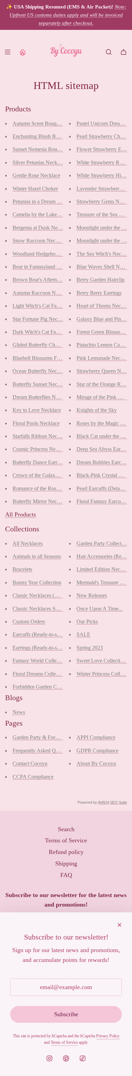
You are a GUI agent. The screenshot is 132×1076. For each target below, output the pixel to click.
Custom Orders (29, 621)
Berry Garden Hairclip (100, 279)
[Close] (119, 924)
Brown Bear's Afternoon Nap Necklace (55, 279)
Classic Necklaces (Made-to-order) (50, 595)
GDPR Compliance (97, 750)
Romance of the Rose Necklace (46, 488)
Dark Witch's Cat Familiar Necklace (51, 332)
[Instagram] (49, 1058)
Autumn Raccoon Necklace (42, 293)
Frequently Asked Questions (43, 750)
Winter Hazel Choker (35, 189)
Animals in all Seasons (37, 556)
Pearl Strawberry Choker (103, 136)
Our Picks (87, 621)
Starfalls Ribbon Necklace (40, 436)
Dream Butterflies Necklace (42, 397)
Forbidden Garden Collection (44, 687)
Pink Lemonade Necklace (104, 358)
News (19, 712)
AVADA (103, 802)
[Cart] (123, 51)
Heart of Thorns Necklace (104, 306)
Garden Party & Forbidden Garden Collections (62, 737)
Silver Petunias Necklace (39, 162)
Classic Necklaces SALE (39, 609)
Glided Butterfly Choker (39, 345)
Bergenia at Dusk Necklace (42, 228)
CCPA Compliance (33, 777)
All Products (20, 514)
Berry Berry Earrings (99, 293)
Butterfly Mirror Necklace (40, 501)
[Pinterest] (66, 1058)
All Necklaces (28, 543)
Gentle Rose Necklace (36, 175)
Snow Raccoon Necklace (40, 240)
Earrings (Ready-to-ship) (39, 648)
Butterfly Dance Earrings (39, 462)
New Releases (91, 595)
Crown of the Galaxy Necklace (46, 475)
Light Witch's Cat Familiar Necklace (51, 306)
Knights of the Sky (96, 410)
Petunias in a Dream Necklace (45, 201)
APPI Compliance (95, 737)
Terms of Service (64, 1042)
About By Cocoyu (96, 763)
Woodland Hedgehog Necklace (46, 254)
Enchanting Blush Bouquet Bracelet (51, 136)
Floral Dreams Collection (39, 674)
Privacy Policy (107, 1036)
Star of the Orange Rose (102, 384)
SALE (83, 634)
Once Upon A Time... (99, 609)
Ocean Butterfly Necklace (40, 371)
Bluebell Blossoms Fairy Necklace (49, 358)
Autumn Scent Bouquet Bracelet (47, 123)
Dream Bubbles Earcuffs (102, 462)
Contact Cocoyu (30, 763)
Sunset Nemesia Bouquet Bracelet (49, 149)
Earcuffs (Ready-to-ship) (39, 634)
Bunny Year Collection (37, 582)
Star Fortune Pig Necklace (41, 319)
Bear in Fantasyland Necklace (44, 267)
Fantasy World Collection (40, 660)
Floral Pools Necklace (36, 423)
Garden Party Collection (102, 543)
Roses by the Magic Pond (103, 423)
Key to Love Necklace (37, 410)
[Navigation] (7, 51)
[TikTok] (82, 1058)
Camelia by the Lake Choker (43, 214)
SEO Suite (118, 802)
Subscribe (66, 1014)
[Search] (108, 51)
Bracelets (22, 569)
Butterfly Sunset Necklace (40, 384)
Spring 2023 (89, 648)
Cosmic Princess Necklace (41, 449)
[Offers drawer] (22, 51)
